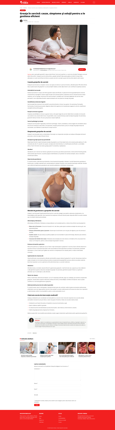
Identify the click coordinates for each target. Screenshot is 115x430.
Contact (60, 422)
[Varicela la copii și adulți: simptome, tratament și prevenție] (29, 348)
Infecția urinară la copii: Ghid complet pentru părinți (46, 356)
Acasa (38, 2)
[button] (94, 2)
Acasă (21, 7)
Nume (36, 383)
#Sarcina (34, 333)
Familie (70, 2)
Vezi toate (92, 338)
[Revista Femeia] (24, 2)
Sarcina (29, 74)
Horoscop (76, 2)
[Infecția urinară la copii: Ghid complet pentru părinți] (48, 348)
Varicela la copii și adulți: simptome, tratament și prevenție (28, 356)
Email (35, 389)
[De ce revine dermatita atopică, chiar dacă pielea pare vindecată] (67, 348)
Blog (40, 418)
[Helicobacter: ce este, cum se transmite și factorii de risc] (86, 348)
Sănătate (64, 2)
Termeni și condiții (62, 420)
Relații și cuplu (56, 2)
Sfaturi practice (46, 2)
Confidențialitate (61, 418)
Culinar (83, 2)
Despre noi (41, 420)
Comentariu (37, 368)
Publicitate (41, 422)
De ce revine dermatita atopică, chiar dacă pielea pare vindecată (66, 356)
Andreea (25, 20)
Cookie (59, 416)
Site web (36, 395)
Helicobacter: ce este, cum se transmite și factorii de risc (85, 356)
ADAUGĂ (82, 69)
